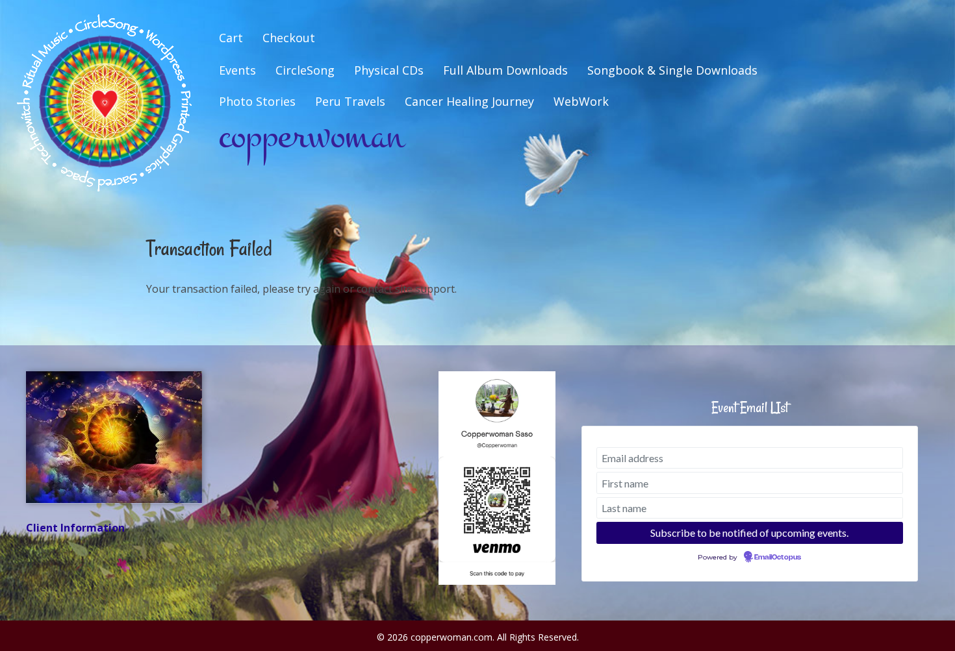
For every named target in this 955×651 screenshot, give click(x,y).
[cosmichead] (114, 437)
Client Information (75, 528)
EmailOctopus (777, 557)
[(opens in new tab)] (497, 477)
